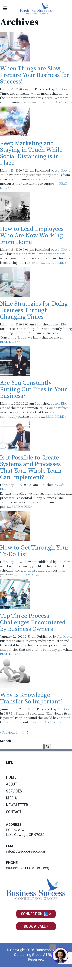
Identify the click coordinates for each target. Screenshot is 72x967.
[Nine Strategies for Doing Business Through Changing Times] (15, 294)
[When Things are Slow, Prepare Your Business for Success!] (15, 59)
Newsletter (17, 805)
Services (14, 791)
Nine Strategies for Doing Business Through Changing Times (34, 310)
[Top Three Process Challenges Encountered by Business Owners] (15, 607)
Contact (13, 812)
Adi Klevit (62, 89)
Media (11, 798)
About (11, 784)
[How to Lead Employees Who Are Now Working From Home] (15, 220)
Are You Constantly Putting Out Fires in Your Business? (33, 389)
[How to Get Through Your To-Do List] (15, 538)
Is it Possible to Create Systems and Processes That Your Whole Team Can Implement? (31, 467)
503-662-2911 (17, 868)
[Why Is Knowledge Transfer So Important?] (15, 686)
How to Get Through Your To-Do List (34, 551)
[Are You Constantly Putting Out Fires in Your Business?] (15, 374)
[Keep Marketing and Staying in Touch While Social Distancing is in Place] (15, 134)
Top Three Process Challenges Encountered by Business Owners (33, 622)
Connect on (32, 913)
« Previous (7, 733)
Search (5, 741)
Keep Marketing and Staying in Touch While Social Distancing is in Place (31, 153)
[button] (47, 746)
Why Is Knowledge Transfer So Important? (31, 698)
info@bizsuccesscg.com (26, 851)
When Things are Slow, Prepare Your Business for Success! (34, 75)
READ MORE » (62, 102)
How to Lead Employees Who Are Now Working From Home (32, 235)
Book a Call (35, 926)
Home (11, 777)
